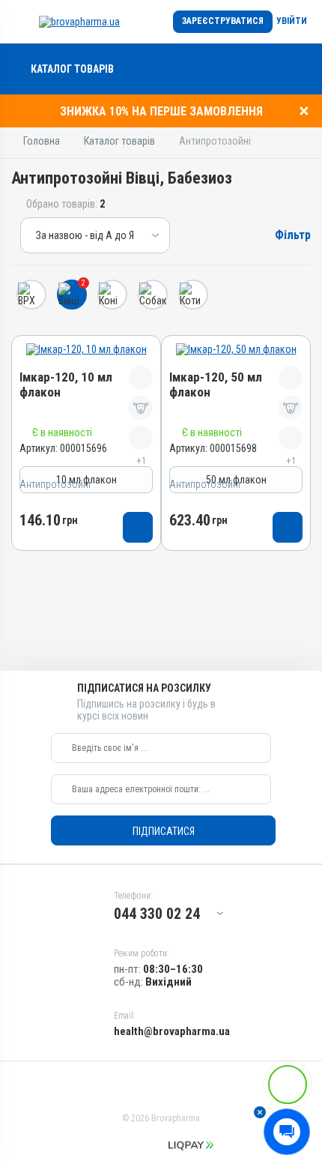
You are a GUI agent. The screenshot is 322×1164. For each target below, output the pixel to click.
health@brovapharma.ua (172, 1031)
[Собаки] (153, 295)
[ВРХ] (31, 295)
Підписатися (164, 831)
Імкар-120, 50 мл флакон (215, 384)
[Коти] (193, 295)
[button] (260, 1112)
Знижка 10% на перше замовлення (161, 111)
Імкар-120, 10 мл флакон (65, 384)
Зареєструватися (223, 21)
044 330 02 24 (157, 914)
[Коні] (112, 295)
